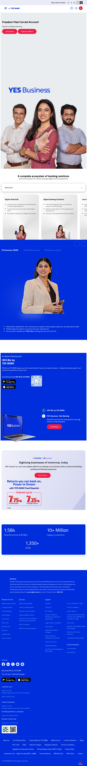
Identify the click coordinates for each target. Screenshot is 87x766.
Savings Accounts (7, 607)
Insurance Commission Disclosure (73, 633)
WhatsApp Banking (50, 646)
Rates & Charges (35, 745)
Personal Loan (6, 626)
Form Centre (70, 623)
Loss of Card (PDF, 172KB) (75, 603)
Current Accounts (7, 611)
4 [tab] (46, 163)
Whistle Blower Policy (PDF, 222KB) (49, 749)
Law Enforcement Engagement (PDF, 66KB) (54, 650)
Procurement (49, 627)
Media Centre (55, 740)
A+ (74, 2)
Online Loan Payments (25, 603)
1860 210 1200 (6, 691)
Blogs (82, 740)
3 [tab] (44, 163)
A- (68, 2)
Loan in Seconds (6, 638)
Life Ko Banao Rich (19, 740)
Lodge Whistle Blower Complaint (51, 631)
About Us (6, 740)
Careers (80, 754)
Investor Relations (70, 740)
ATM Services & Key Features (27, 628)
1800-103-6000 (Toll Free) (10, 715)
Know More (10, 31)
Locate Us (48, 603)
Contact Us (48, 607)
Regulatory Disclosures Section (23, 749)
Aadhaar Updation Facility (26, 615)
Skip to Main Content (58, 2)
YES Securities (71, 652)
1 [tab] (40, 163)
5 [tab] (49, 163)
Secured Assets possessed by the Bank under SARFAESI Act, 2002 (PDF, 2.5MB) (76, 617)
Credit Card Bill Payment (26, 607)
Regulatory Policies (51, 745)
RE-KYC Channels (24, 624)
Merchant (9, 187)
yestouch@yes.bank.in (33, 592)
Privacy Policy (69, 749)
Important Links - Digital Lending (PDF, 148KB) (20, 754)
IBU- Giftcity (49, 611)
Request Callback (27, 31)
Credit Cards (5, 619)
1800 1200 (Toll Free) (8, 697)
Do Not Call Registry (73, 607)
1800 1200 (60, 592)
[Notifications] (76, 8)
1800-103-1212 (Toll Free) (10, 723)
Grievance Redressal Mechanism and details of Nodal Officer (52, 617)
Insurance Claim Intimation (27, 611)
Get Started (54, 421)
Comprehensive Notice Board (75, 638)
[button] (5, 8)
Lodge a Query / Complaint (53, 623)
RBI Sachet (70, 754)
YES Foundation (71, 648)
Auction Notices (71, 611)
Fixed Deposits (6, 615)
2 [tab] (42, 163)
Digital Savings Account (9, 603)
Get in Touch (42, 475)
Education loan (6, 634)
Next (83, 243)
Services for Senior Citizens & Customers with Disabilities (28, 619)
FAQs (24, 745)
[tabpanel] (43, 91)
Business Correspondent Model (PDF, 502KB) (76, 627)
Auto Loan (5, 630)
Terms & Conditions (68, 745)
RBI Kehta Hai (58, 754)
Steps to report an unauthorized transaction (52, 637)
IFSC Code (15, 745)
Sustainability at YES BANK (38, 740)
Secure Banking (45, 754)
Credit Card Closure (51, 642)
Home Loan (5, 623)
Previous (77, 243)
